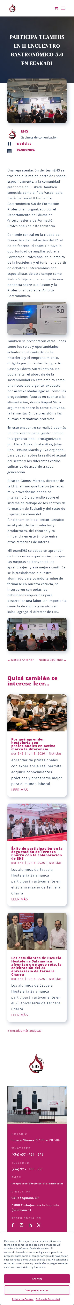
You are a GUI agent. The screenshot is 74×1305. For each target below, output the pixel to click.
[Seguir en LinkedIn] (30, 1225)
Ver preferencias (37, 1290)
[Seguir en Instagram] (21, 1225)
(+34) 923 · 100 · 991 (27, 1169)
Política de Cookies (23, 1299)
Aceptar (37, 1279)
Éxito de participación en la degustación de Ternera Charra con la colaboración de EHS (37, 853)
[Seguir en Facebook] (12, 1225)
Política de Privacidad (48, 1299)
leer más (19, 789)
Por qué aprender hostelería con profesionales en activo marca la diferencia (33, 744)
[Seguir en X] (38, 1225)
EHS (21, 753)
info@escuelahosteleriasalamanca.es (38, 1183)
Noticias (24, 144)
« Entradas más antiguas (24, 1031)
